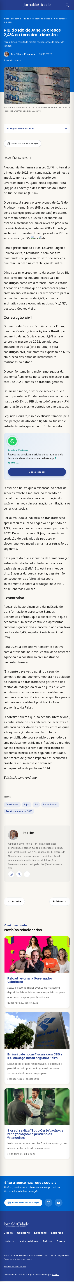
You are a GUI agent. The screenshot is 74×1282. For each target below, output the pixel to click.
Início (6, 18)
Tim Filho (16, 54)
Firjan (26, 804)
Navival (55, 1274)
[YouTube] (59, 1203)
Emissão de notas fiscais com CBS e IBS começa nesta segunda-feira (35, 1056)
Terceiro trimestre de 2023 (19, 811)
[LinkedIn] (27, 874)
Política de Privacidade (15, 1266)
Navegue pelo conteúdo (20, 128)
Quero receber (37, 471)
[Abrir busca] (67, 5)
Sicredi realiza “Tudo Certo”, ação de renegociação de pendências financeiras (35, 1134)
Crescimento (12, 804)
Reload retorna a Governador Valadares (29, 980)
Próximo (58, 901)
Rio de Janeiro (50, 804)
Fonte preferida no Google (25, 1202)
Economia (16, 18)
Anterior (16, 901)
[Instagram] (11, 874)
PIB (36, 804)
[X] (19, 874)
